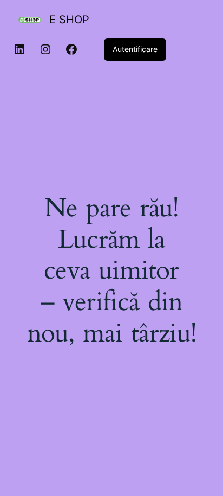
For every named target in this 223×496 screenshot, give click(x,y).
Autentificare (135, 49)
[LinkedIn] (19, 49)
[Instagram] (45, 49)
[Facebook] (71, 49)
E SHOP (69, 19)
